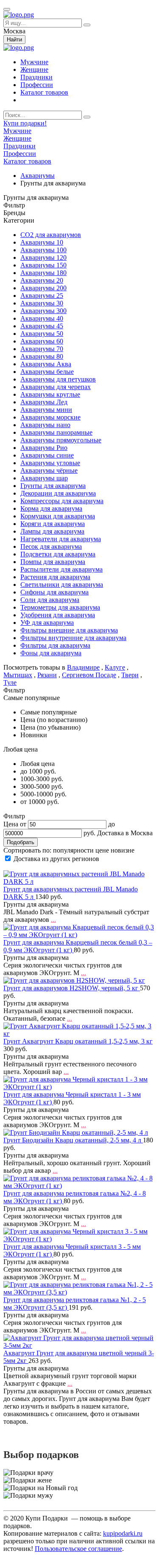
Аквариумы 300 (43, 310)
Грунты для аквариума (53, 485)
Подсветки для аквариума (57, 554)
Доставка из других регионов (56, 858)
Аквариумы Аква (45, 364)
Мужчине (34, 61)
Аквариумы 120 (43, 257)
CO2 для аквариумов (50, 234)
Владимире (83, 667)
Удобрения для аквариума (57, 615)
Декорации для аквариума (58, 493)
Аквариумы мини (46, 409)
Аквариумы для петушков (58, 379)
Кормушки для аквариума (57, 516)
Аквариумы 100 (43, 249)
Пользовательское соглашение (78, 1548)
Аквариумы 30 (41, 303)
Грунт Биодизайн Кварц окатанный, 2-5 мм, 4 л (73, 1140)
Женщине (34, 69)
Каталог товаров (44, 92)
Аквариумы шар (44, 478)
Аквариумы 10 (41, 242)
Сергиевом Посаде (89, 675)
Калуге (115, 667)
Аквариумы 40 (41, 318)
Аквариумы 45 (41, 326)
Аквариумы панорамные (56, 432)
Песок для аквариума (51, 546)
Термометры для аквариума (60, 607)
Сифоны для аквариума (54, 592)
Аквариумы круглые (50, 394)
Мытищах (17, 675)
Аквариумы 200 (43, 288)
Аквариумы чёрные (49, 470)
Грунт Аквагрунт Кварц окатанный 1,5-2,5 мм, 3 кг (78, 1041)
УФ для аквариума (47, 622)
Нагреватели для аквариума (60, 538)
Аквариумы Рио (43, 447)
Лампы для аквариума (52, 531)
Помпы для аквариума (52, 561)
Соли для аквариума (49, 599)
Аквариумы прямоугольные (60, 440)
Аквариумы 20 (41, 280)
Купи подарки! (25, 123)
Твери (130, 675)
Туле (10, 682)
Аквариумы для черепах (55, 386)
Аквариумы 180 (43, 272)
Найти (14, 39)
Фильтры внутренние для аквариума (73, 637)
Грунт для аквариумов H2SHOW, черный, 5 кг (71, 988)
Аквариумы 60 (41, 341)
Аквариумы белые (47, 371)
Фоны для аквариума (50, 653)
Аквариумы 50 (41, 333)
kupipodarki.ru (122, 1533)
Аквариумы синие (47, 455)
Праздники (36, 77)
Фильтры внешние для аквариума (69, 630)
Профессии (36, 84)
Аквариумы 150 (43, 265)
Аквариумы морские (50, 417)
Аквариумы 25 (41, 295)
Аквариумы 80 (41, 356)
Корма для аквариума (51, 508)
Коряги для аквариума (52, 523)
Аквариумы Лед (43, 402)
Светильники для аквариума (61, 584)
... (53, 919)
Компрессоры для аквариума (61, 500)
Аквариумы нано (45, 424)
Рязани (47, 675)
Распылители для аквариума (61, 569)
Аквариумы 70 (41, 348)
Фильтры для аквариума (55, 645)
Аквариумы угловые (50, 462)
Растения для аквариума (55, 576)
